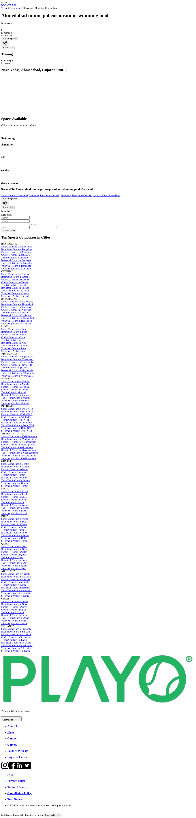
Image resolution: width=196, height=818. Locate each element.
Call (11, 207)
